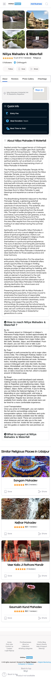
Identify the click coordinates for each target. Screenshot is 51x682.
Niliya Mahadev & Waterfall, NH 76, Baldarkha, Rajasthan (17, 93)
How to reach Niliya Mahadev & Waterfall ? (25, 323)
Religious (37, 58)
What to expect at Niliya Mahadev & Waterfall (20, 436)
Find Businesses (25, 642)
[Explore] (4, 4)
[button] (9, 69)
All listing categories (25, 648)
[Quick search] (46, 4)
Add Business (36, 4)
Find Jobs (9, 644)
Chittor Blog (42, 642)
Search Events (42, 644)
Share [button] (36, 69)
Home (9, 642)
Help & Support (41, 646)
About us (25, 644)
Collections (25, 646)
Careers (9, 648)
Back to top (26, 669)
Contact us (9, 646)
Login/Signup (9, 651)
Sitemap (42, 648)
